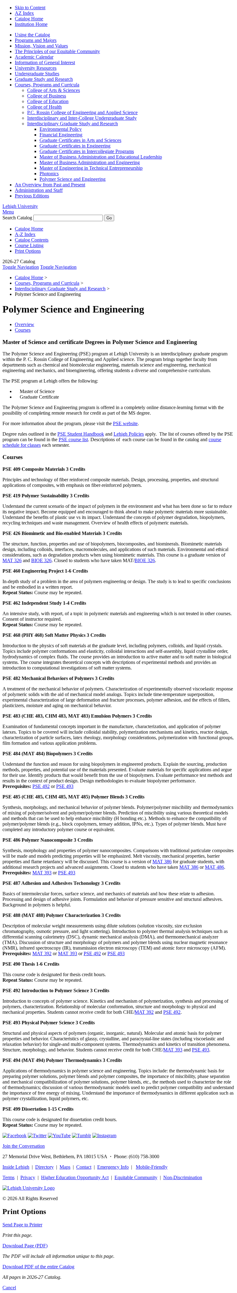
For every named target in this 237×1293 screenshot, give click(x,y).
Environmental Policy (61, 129)
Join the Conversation (23, 1146)
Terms (8, 1177)
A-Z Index (25, 234)
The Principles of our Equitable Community (57, 51)
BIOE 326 (41, 560)
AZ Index (24, 13)
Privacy (27, 1177)
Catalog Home (29, 18)
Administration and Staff (39, 190)
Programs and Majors (35, 40)
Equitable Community (135, 1177)
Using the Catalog (32, 34)
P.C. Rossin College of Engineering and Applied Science (82, 112)
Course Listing (29, 245)
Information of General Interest (45, 62)
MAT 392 (42, 953)
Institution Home (31, 24)
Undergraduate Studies (37, 73)
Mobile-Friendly (152, 1167)
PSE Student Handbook (80, 434)
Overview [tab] (24, 324)
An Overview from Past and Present (50, 184)
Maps (65, 1167)
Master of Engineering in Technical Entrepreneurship (91, 168)
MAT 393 (42, 872)
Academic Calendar (34, 57)
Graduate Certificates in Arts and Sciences (80, 140)
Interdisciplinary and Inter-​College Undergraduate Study (82, 118)
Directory (44, 1167)
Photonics (49, 173)
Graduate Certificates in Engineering (75, 145)
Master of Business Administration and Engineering (90, 162)
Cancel (9, 1287)
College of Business (46, 95)
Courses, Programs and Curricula (47, 84)
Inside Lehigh (15, 1167)
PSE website (125, 423)
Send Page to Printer (22, 1224)
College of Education (48, 101)
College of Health (44, 107)
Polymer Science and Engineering (73, 179)
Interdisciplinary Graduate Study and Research (72, 123)
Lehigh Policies (129, 434)
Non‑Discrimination (182, 1177)
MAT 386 (162, 861)
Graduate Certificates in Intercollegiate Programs (87, 151)
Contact (83, 1167)
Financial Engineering (61, 134)
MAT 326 (12, 560)
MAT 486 (214, 867)
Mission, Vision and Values (41, 45)
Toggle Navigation (20, 267)
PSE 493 (64, 786)
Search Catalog (17, 217)
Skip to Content (30, 7)
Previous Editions (32, 195)
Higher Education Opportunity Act (75, 1177)
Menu (8, 211)
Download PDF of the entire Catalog (38, 1266)
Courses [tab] (23, 330)
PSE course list (73, 439)
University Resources (35, 68)
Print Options (28, 251)
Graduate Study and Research (44, 79)
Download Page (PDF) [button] (25, 1245)
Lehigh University (20, 206)
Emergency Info (113, 1167)
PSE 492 (41, 786)
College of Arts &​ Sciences (53, 90)
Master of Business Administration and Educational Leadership (101, 157)
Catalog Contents (31, 239)
